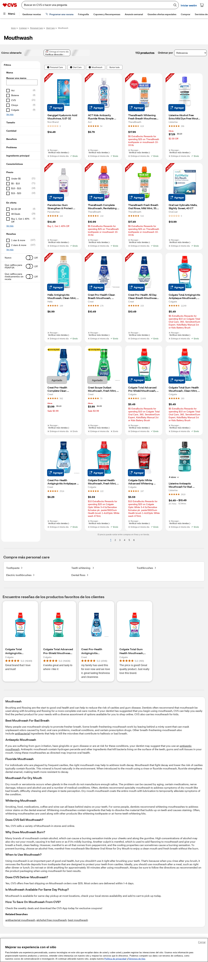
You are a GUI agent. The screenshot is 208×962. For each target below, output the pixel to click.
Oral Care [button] (77, 67)
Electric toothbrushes (19, 575)
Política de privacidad (115, 958)
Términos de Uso (136, 958)
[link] (101, 126)
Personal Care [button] (56, 67)
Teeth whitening (81, 567)
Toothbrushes (145, 567)
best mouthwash (78, 920)
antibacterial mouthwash (20, 920)
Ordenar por (165, 52)
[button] (21, 72)
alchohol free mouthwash (51, 920)
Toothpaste (13, 567)
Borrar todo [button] (115, 67)
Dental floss (78, 575)
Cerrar (202, 942)
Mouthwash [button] (97, 67)
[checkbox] (20, 90)
